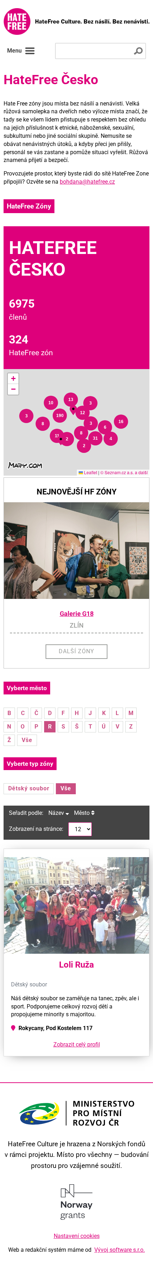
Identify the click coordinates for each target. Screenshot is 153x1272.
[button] (26, 416)
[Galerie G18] (76, 550)
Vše (27, 740)
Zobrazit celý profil (76, 1044)
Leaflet (90, 472)
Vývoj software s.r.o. (119, 1249)
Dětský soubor (28, 788)
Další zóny (76, 651)
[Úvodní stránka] (76, 21)
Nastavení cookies (77, 1236)
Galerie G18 (77, 613)
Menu (14, 50)
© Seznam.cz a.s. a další (124, 472)
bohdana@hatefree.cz (87, 181)
